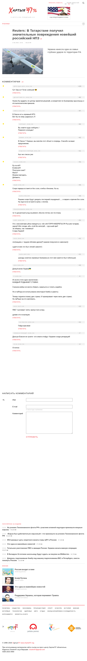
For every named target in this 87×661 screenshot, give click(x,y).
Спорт (50, 608)
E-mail (14, 407)
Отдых (42, 611)
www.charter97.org (27, 643)
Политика (6, 608)
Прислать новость (56, 2)
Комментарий (17, 413)
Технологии (17, 611)
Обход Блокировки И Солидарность (61, 611)
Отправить (32, 437)
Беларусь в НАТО (21, 614)
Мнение (5, 566)
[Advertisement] (43, 373)
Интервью (6, 611)
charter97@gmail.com (37, 649)
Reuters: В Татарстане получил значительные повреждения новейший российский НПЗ (44, 34)
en (72, 4)
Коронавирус (7, 614)
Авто (36, 611)
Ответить (16, 93)
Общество (16, 608)
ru (69, 4)
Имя (14, 400)
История (67, 608)
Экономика (26, 608)
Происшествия (40, 608)
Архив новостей (73, 2)
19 (41, 39)
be (66, 4)
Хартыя (22, 10)
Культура (58, 608)
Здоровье (28, 611)
